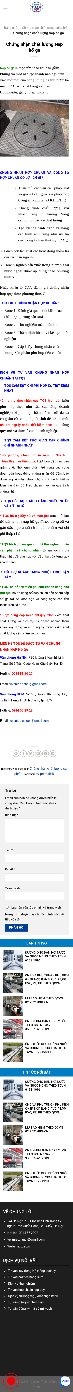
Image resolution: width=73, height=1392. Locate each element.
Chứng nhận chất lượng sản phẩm (45, 28)
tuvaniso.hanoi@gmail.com (28, 684)
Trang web (12, 888)
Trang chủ (10, 28)
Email (10, 869)
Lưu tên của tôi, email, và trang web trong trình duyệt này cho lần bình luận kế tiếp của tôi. (34, 913)
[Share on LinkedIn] (52, 753)
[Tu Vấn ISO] (36, 7)
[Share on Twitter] (30, 753)
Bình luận (11, 815)
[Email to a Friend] (38, 753)
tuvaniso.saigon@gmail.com (29, 721)
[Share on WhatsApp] (16, 753)
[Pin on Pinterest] (45, 753)
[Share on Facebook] (23, 753)
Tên (9, 850)
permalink (47, 774)
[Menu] (5, 7)
